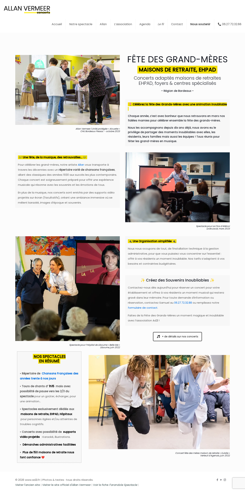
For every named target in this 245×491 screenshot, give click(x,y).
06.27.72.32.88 (183, 303)
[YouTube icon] (221, 480)
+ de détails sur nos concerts (180, 336)
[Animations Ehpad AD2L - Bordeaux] (27, 8)
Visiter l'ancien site (27, 485)
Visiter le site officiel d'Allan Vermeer (66, 485)
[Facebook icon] (217, 480)
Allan (81, 165)
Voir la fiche (115, 485)
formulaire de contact (142, 308)
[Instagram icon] (224, 480)
